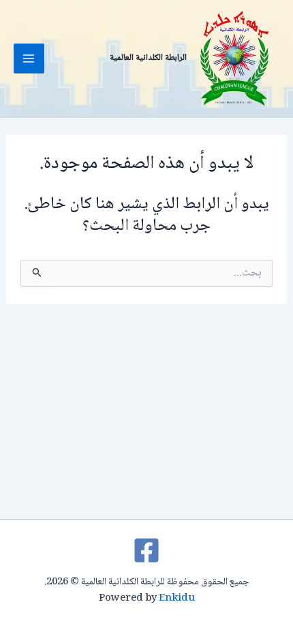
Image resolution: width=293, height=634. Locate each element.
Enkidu (177, 598)
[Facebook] (146, 550)
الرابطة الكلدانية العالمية (148, 57)
